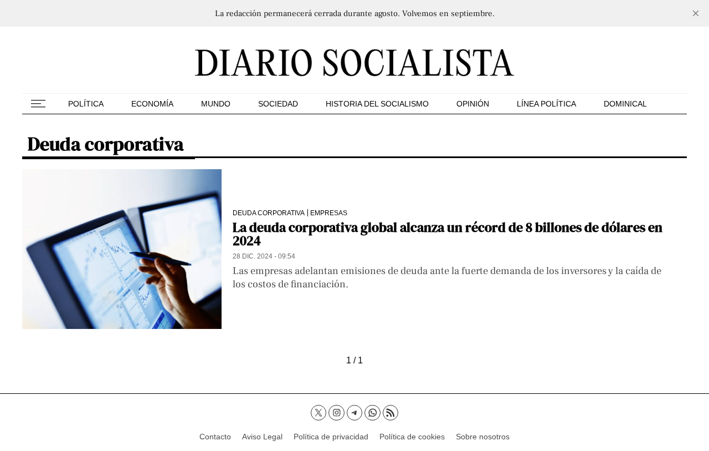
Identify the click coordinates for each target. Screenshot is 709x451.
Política (86, 103)
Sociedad (278, 103)
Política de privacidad (331, 436)
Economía (152, 103)
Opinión (472, 103)
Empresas (328, 212)
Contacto (215, 436)
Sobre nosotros (483, 436)
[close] (696, 13)
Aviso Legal (262, 436)
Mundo (215, 103)
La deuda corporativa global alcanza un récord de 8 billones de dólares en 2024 (447, 234)
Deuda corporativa (269, 212)
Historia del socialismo (377, 103)
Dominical (625, 103)
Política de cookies (412, 436)
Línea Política (546, 103)
